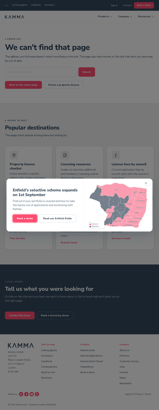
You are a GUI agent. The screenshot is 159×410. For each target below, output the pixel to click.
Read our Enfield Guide (57, 218)
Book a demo (25, 218)
